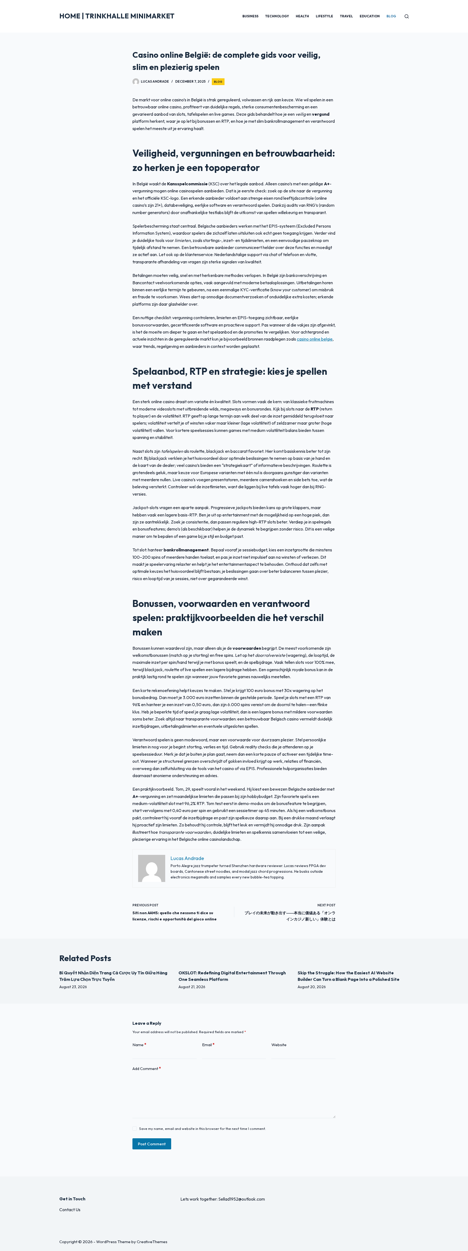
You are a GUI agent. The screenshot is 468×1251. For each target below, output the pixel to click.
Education (370, 16)
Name (139, 1044)
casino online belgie (315, 339)
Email (208, 1044)
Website (279, 1044)
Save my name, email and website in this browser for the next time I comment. (202, 1128)
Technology (277, 16)
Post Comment (152, 1143)
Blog (391, 16)
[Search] (407, 16)
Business (250, 16)
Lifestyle (324, 16)
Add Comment (146, 1068)
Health (302, 16)
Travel (346, 16)
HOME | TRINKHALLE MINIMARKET (116, 16)
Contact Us (69, 1209)
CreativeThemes (152, 1241)
